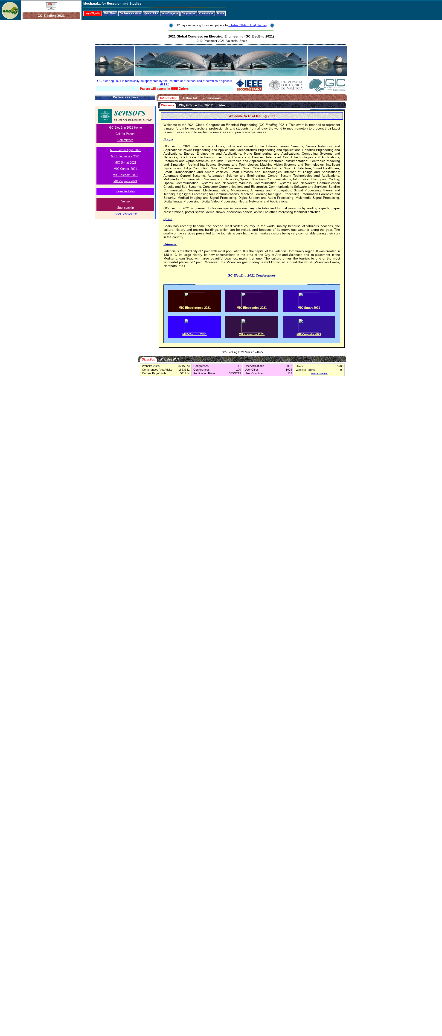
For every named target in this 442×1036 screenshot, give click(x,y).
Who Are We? (169, 359)
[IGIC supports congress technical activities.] (327, 91)
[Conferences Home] (51, 9)
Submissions (211, 98)
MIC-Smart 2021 (125, 162)
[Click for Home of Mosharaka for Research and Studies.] (10, 18)
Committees (125, 140)
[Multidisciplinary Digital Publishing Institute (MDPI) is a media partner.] (125, 121)
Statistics (148, 359)
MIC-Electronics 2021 (125, 156)
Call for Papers (125, 134)
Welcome (167, 105)
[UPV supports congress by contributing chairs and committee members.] (285, 91)
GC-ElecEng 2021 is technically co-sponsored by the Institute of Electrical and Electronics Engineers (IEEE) (164, 82)
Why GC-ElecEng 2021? (196, 105)
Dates (221, 105)
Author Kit (189, 98)
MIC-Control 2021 (125, 168)
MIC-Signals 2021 (125, 181)
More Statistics (319, 373)
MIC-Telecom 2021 (125, 175)
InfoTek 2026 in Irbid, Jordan (248, 25)
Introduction (168, 98)
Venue (125, 201)
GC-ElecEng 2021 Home (125, 127)
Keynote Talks (125, 191)
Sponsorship (125, 207)
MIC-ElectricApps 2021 (125, 150)
